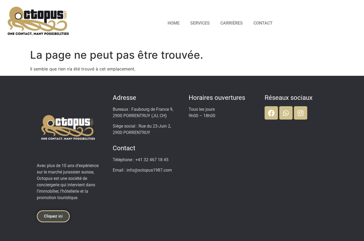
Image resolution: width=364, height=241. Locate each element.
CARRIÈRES (231, 23)
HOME (174, 23)
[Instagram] (300, 113)
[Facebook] (271, 113)
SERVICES (200, 23)
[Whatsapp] (286, 113)
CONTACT (263, 23)
